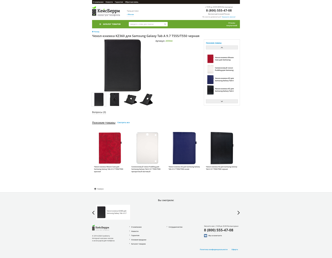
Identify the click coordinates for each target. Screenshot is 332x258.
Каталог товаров (111, 24)
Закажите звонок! (228, 17)
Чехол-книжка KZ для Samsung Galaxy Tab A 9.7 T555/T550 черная (221, 168)
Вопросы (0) (99, 112)
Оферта (234, 249)
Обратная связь (131, 2)
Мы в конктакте (215, 235)
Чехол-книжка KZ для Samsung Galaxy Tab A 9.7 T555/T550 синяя (184, 168)
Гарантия (119, 2)
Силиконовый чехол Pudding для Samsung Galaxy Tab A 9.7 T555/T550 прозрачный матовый (145, 169)
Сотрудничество (175, 227)
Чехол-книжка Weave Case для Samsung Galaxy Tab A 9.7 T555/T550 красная (108, 169)
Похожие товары (103, 122)
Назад (96, 31)
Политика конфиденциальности (214, 249)
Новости (109, 2)
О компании (98, 2)
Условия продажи (138, 240)
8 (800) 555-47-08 (219, 10)
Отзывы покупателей (231, 24)
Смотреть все (123, 122)
